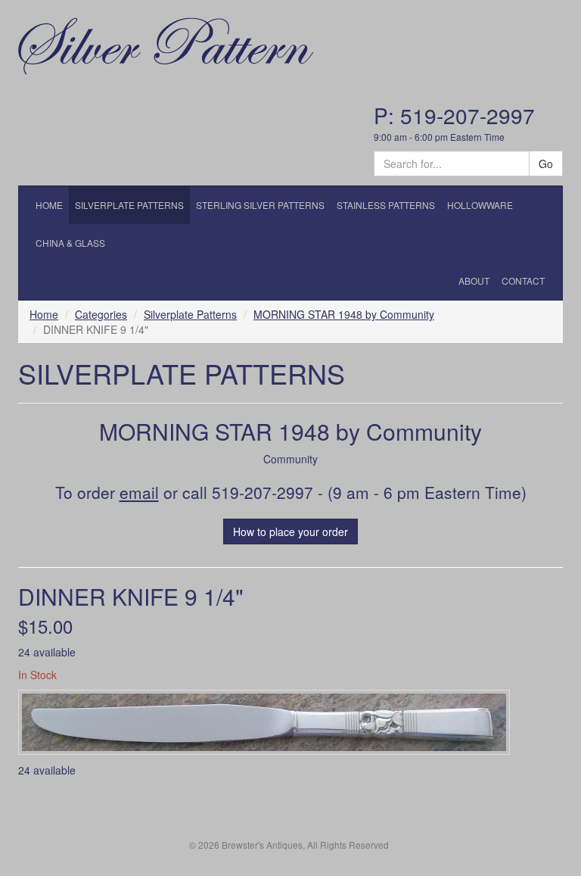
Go (546, 163)
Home (44, 314)
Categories (101, 314)
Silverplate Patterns (190, 314)
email (139, 492)
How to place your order (290, 531)
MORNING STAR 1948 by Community (343, 314)
